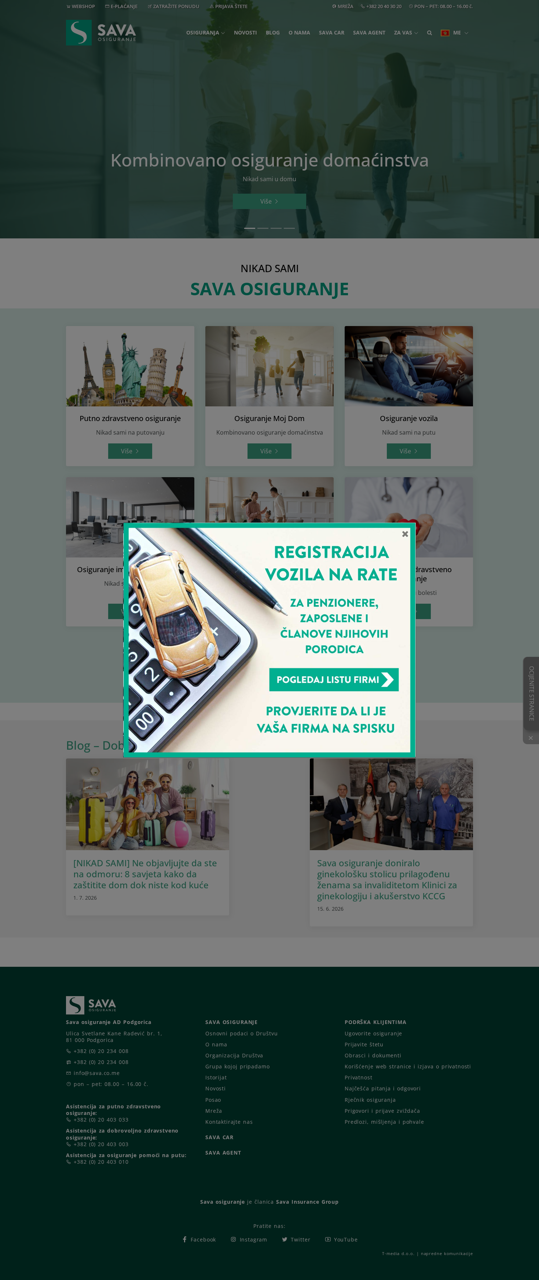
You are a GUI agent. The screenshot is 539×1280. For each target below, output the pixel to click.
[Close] (405, 533)
